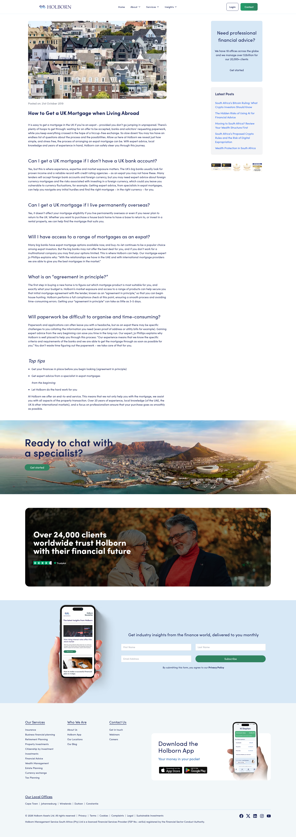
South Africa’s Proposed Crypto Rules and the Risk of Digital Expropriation (234, 138)
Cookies (104, 815)
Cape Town (31, 803)
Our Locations (75, 739)
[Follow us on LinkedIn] (255, 816)
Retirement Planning (36, 739)
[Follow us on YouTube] (269, 816)
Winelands (65, 803)
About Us (72, 729)
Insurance (30, 729)
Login (232, 7)
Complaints (117, 815)
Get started (237, 70)
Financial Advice (34, 758)
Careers (113, 739)
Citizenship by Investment (39, 748)
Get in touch (116, 729)
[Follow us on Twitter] (248, 816)
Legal (130, 815)
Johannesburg (49, 803)
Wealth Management (37, 763)
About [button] (134, 7)
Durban (79, 803)
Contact (249, 7)
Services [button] (151, 7)
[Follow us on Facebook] (241, 816)
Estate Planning (34, 768)
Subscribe (230, 659)
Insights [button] (169, 7)
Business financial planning (40, 734)
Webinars (114, 734)
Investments (31, 753)
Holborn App (74, 734)
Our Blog (72, 744)
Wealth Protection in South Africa (235, 148)
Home (121, 7)
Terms (93, 815)
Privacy (82, 815)
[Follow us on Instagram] (262, 816)
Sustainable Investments (150, 815)
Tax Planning (32, 777)
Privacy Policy (216, 667)
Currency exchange (36, 772)
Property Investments (37, 744)
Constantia (92, 803)
